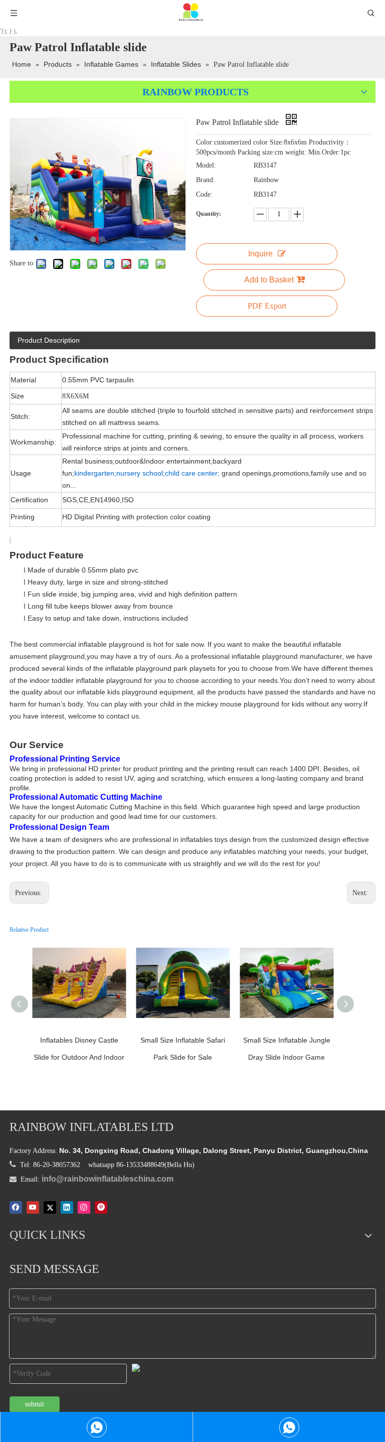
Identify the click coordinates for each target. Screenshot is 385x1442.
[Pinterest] (101, 1207)
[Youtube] (33, 1207)
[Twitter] (50, 1207)
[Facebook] (16, 1207)
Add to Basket (269, 279)
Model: (206, 165)
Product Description (49, 340)
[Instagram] (84, 1207)
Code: (204, 194)
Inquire (260, 253)
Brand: (205, 180)
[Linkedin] (67, 1207)
